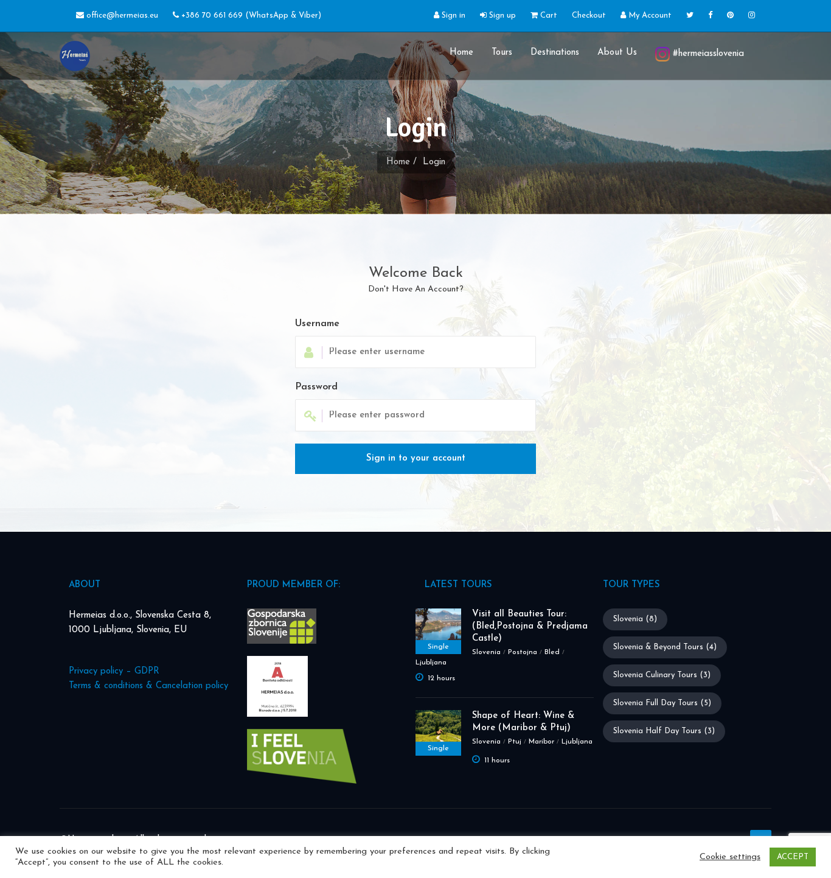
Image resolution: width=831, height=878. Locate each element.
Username (317, 324)
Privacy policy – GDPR (114, 671)
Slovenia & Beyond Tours (665, 647)
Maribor (541, 741)
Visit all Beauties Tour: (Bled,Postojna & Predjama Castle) (530, 626)
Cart (547, 15)
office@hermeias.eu (122, 15)
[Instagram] (751, 16)
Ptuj (514, 741)
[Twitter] (690, 16)
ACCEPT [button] (792, 857)
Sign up (501, 15)
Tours (502, 52)
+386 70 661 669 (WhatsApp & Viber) (250, 15)
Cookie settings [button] (730, 857)
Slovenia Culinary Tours (662, 675)
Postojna (522, 652)
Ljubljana (431, 662)
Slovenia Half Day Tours (664, 731)
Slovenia (486, 652)
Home (461, 52)
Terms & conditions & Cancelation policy (148, 686)
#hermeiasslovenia (707, 53)
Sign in (452, 15)
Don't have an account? (416, 289)
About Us (617, 52)
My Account (649, 15)
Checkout (589, 15)
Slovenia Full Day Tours (662, 703)
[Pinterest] (730, 16)
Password (316, 387)
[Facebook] (710, 16)
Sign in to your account (415, 458)
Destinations (554, 52)
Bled (552, 652)
